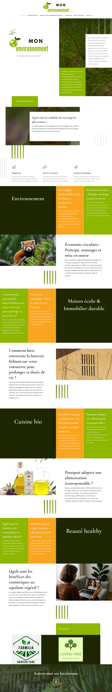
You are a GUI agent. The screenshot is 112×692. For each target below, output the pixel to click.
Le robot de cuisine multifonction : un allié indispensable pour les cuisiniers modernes (69, 423)
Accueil (23, 15)
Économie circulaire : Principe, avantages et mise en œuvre (98, 194)
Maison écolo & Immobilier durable (51, 15)
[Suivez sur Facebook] (56, 682)
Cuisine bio (68, 15)
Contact (89, 15)
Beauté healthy (79, 15)
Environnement (33, 15)
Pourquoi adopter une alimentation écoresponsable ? (96, 419)
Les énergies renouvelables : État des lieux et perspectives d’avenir (69, 198)
